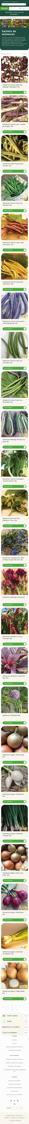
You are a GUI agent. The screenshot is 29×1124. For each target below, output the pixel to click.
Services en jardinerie (14, 1080)
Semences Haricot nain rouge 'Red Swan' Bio (13, 243)
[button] (27, 8)
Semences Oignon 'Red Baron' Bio (13, 913)
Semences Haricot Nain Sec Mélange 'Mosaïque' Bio (13, 86)
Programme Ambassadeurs (14, 1087)
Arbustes (14, 1040)
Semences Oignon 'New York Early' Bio (13, 874)
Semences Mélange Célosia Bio (14, 597)
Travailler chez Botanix (14, 1084)
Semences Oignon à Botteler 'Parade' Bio (13, 834)
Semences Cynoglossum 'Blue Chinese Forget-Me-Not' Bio (13, 559)
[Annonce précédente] (2, 1)
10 (12, 1009)
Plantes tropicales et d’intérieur (14, 1047)
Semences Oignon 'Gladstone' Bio (13, 795)
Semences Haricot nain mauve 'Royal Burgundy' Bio (13, 322)
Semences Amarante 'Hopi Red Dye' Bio (14, 677)
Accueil (3, 17)
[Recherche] (24, 4)
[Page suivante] (16, 1009)
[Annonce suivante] (25, 1)
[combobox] (13, 4)
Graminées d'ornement (14, 1050)
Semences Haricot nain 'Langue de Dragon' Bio (14, 125)
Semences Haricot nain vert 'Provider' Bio (12, 362)
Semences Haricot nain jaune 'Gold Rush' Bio (13, 283)
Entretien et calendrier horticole (14, 1059)
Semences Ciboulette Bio (11, 715)
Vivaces (14, 1043)
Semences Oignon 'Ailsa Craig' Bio (13, 756)
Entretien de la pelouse (14, 1066)
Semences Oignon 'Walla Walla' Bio (14, 992)
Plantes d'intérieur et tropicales (14, 1062)
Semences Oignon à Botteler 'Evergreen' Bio (13, 953)
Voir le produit (8, 92)
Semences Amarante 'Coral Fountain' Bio (12, 637)
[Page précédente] (4, 1006)
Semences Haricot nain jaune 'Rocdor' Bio (13, 165)
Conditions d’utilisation (15, 1120)
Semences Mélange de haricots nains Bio (14, 440)
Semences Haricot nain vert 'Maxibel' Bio (12, 204)
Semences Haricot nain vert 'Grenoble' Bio (12, 401)
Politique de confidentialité (18, 1117)
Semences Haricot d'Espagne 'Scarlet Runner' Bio (13, 480)
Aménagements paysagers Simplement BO (14, 1070)
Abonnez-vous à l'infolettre (14, 1094)
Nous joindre (14, 1091)
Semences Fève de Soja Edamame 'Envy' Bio (11, 519)
